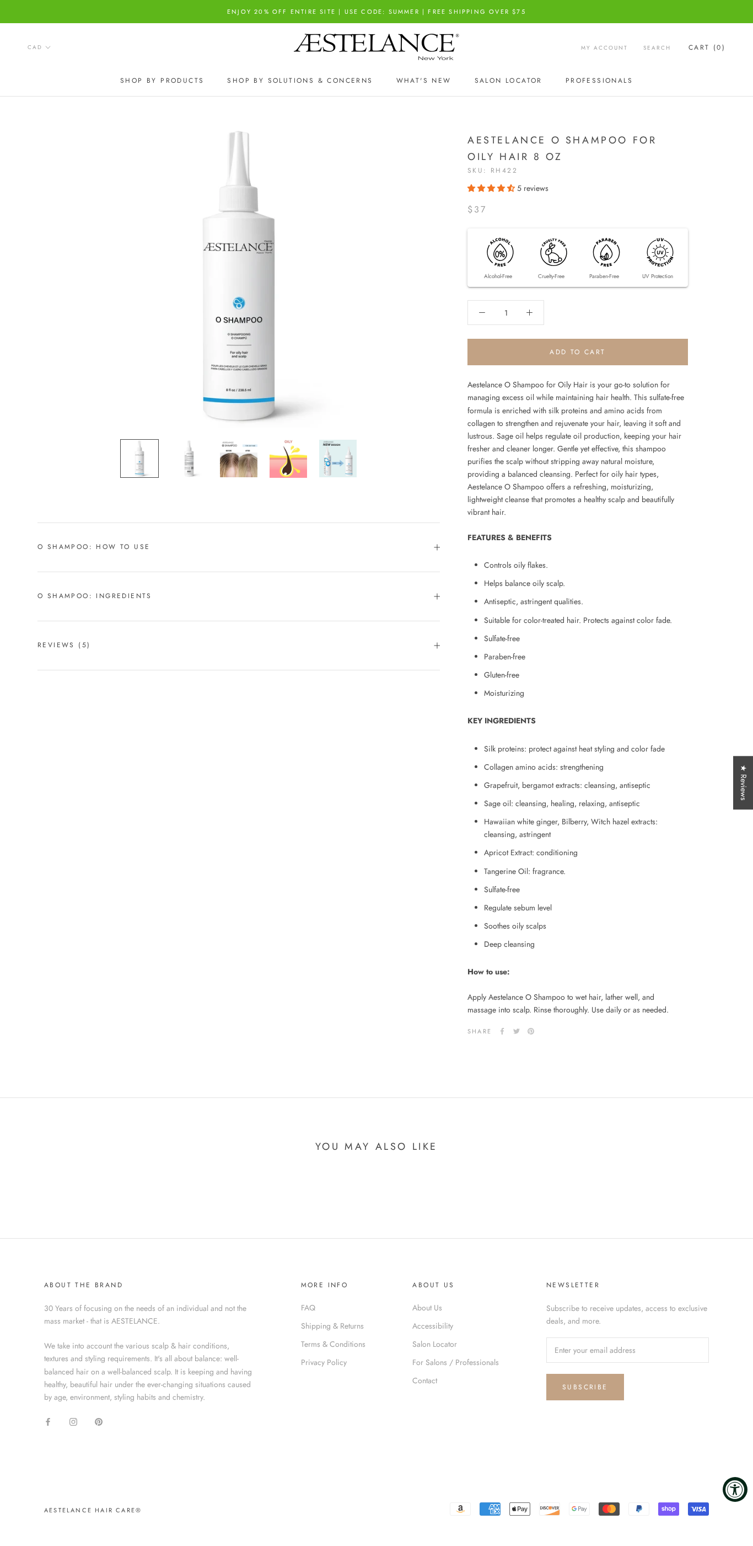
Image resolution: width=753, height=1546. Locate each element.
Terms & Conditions (333, 1344)
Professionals (599, 81)
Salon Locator (508, 81)
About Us (427, 1307)
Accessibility (432, 1325)
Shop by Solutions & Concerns (300, 81)
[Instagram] (73, 1421)
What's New (423, 81)
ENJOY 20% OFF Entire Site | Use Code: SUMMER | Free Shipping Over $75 (376, 11)
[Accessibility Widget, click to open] (735, 1489)
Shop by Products (162, 81)
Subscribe (585, 1387)
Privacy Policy (324, 1362)
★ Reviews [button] (743, 783)
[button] (492, 188)
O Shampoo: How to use (93, 547)
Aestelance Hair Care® (93, 1510)
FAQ (308, 1307)
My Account (604, 48)
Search (657, 48)
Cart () (707, 47)
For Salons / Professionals (455, 1362)
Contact (424, 1380)
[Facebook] (502, 1031)
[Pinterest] (531, 1031)
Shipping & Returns (332, 1325)
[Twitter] (516, 1031)
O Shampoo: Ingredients (94, 596)
